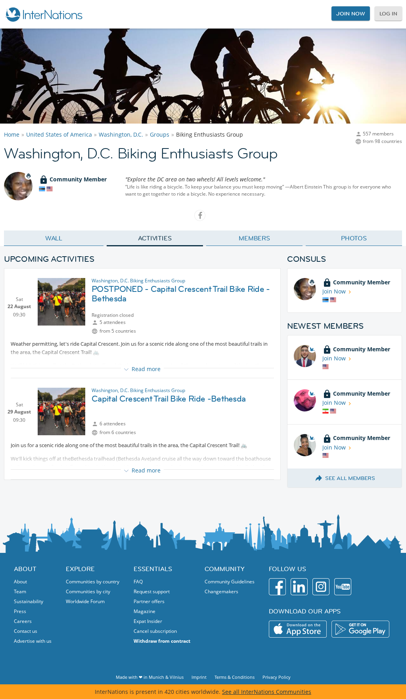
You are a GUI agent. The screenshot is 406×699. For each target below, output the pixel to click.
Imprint (199, 677)
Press (20, 611)
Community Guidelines (230, 581)
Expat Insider (148, 621)
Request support (152, 591)
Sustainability (28, 601)
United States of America (59, 134)
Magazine (144, 611)
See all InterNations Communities (266, 691)
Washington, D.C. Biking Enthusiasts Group (138, 280)
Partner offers (149, 601)
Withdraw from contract (162, 641)
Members (254, 238)
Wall (54, 238)
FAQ (138, 581)
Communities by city (88, 591)
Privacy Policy (276, 677)
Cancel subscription (155, 631)
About (20, 581)
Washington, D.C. (121, 134)
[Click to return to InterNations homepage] (43, 14)
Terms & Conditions (234, 677)
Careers (23, 621)
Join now (350, 13)
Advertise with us (33, 641)
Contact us (25, 631)
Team (20, 591)
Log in (388, 13)
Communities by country (92, 581)
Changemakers (221, 591)
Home (11, 134)
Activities (155, 238)
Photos (354, 238)
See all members (350, 478)
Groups (159, 134)
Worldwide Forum (85, 601)
